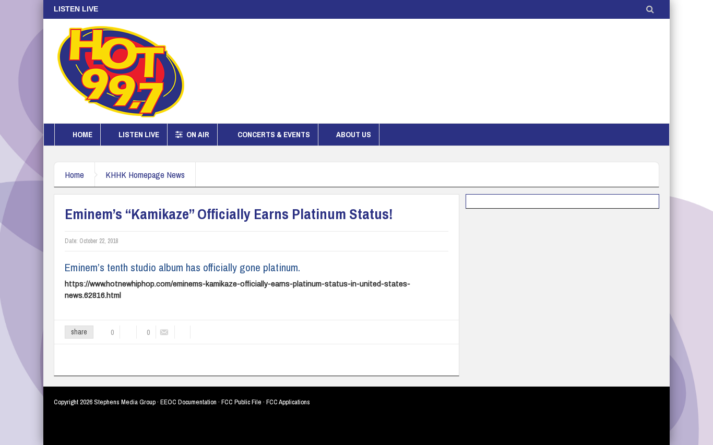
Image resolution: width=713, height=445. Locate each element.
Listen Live (138, 134)
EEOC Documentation (188, 402)
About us (353, 134)
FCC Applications (288, 402)
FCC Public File (241, 402)
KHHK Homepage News (145, 175)
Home (82, 134)
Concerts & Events (273, 134)
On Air (197, 134)
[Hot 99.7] (121, 71)
